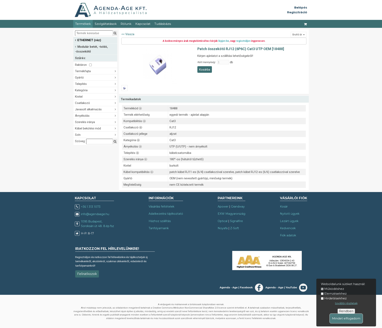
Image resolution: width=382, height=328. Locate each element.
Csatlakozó (82, 103)
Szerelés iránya (85, 122)
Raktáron (82, 65)
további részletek (346, 303)
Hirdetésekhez (335, 298)
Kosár (284, 206)
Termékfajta (83, 71)
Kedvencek (288, 228)
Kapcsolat (142, 24)
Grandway (238, 206)
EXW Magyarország (231, 213)
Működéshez (334, 289)
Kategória (81, 90)
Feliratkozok (87, 274)
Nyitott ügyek (289, 213)
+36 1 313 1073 (90, 207)
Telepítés (81, 84)
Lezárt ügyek (289, 221)
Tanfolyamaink (159, 228)
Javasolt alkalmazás (88, 109)
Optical (222, 221)
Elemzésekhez (335, 293)
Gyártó (79, 77)
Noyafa (223, 228)
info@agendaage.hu (95, 214)
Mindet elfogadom (346, 318)
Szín (78, 135)
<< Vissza (127, 34)
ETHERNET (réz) (89, 40)
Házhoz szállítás (160, 221)
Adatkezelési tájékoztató (166, 213)
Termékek (83, 24)
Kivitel (79, 96)
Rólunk (126, 24)
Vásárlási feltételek (161, 206)
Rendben (346, 311)
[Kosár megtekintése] (305, 24)
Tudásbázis (162, 24)
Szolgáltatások (106, 24)
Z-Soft (234, 228)
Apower (223, 206)
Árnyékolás (82, 115)
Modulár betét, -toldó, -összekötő (91, 49)
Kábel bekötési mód (88, 128)
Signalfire (236, 221)
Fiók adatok (288, 235)
